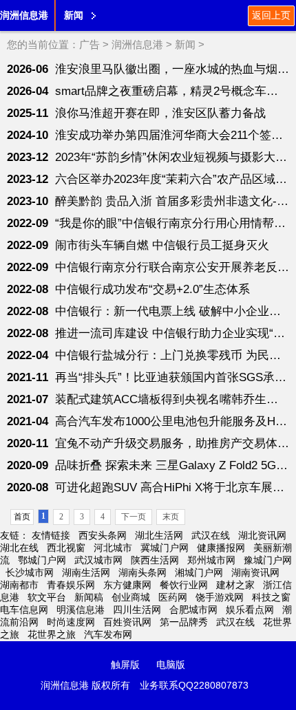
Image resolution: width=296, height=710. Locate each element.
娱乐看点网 (250, 609)
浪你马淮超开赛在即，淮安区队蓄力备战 (160, 113)
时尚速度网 (71, 621)
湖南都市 (19, 584)
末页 (170, 516)
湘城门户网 (199, 572)
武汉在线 (210, 535)
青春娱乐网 (71, 584)
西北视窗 (66, 547)
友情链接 (51, 535)
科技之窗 (271, 597)
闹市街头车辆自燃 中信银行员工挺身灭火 (162, 245)
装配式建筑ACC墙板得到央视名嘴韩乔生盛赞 (172, 399)
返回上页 (271, 15)
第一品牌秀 (184, 621)
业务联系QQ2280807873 (194, 685)
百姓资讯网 (127, 621)
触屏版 (125, 664)
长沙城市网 (30, 572)
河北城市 (113, 547)
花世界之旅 (52, 634)
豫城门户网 (268, 560)
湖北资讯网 (262, 535)
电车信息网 (24, 609)
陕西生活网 (155, 560)
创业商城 (131, 597)
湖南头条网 (142, 572)
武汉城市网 (98, 560)
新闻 (185, 44)
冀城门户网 (164, 547)
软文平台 (47, 597)
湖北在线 (19, 547)
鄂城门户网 (42, 560)
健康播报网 (221, 547)
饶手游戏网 (219, 597)
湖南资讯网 (255, 572)
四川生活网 (137, 609)
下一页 (133, 516)
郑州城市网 (211, 560)
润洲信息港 (24, 15)
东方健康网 (127, 584)
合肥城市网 (193, 609)
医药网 (172, 597)
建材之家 (235, 584)
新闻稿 (88, 597)
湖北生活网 (159, 535)
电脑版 (170, 664)
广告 (89, 44)
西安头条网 (102, 535)
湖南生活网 (86, 572)
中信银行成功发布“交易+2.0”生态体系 (152, 289)
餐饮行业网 (184, 584)
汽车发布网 (108, 634)
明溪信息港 (80, 609)
